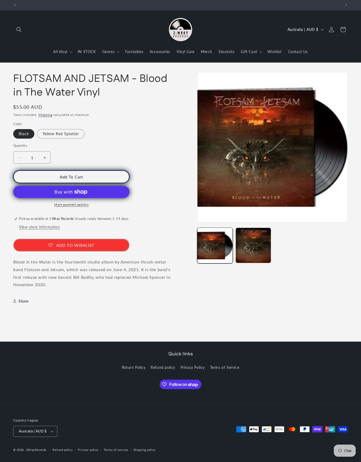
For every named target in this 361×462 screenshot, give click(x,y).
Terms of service (116, 449)
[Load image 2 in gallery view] (253, 245)
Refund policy (163, 367)
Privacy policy (88, 449)
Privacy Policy (193, 367)
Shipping (45, 115)
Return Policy (134, 367)
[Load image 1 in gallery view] (215, 245)
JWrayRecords (36, 449)
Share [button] (23, 301)
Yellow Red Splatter (61, 133)
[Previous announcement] (15, 5)
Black (24, 133)
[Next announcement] (346, 5)
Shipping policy (144, 449)
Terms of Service (224, 367)
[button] (19, 29)
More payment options (71, 204)
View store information (39, 227)
